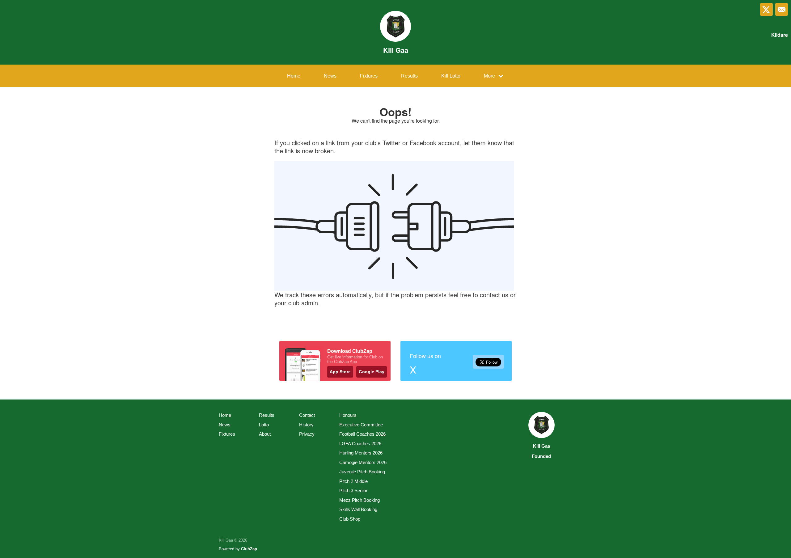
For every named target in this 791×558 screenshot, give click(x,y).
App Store (340, 371)
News (330, 75)
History (306, 424)
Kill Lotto (450, 75)
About (265, 434)
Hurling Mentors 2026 (361, 452)
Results (409, 75)
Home (293, 75)
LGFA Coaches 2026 (360, 443)
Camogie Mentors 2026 (363, 462)
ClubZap (249, 549)
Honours (348, 415)
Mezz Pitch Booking (359, 500)
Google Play (371, 371)
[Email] (781, 9)
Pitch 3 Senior (353, 490)
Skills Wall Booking (358, 509)
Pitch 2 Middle (353, 481)
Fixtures (369, 75)
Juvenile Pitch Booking (362, 471)
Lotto (264, 424)
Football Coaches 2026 (362, 434)
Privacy (307, 434)
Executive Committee (361, 424)
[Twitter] (766, 9)
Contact (307, 415)
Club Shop (349, 519)
